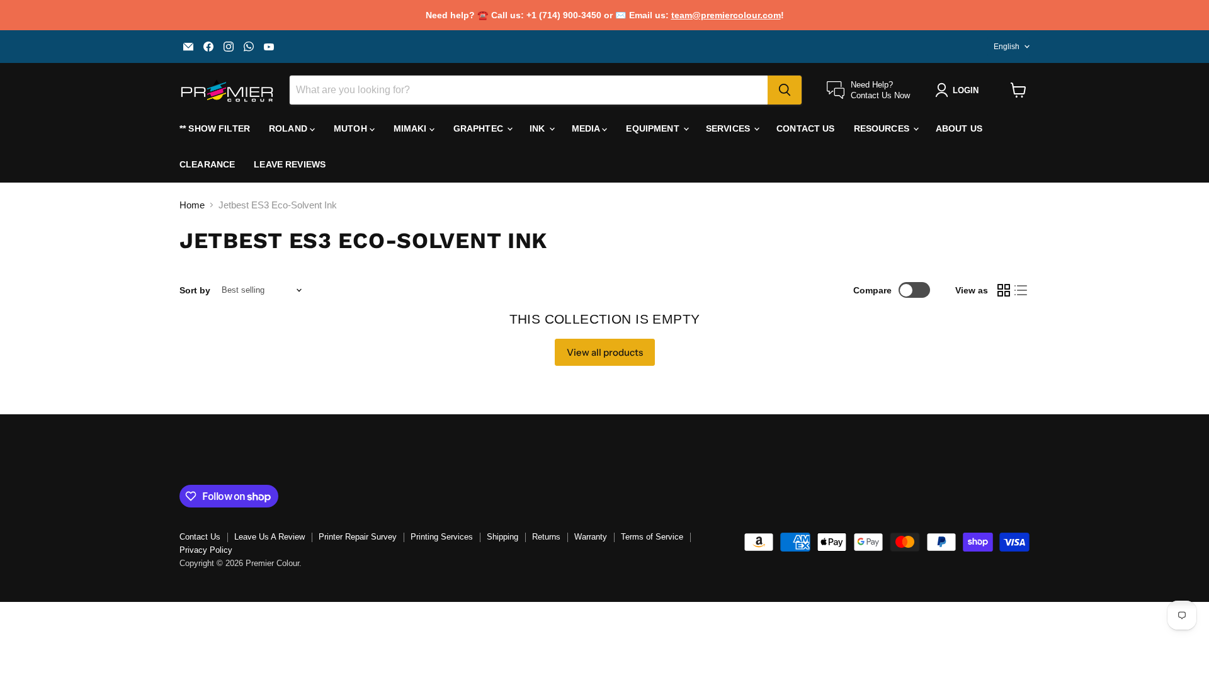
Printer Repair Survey (358, 536)
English (1006, 46)
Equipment (653, 128)
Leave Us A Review (269, 536)
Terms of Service (652, 536)
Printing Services (442, 536)
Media (587, 128)
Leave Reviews (290, 164)
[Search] (785, 90)
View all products (605, 352)
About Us (959, 128)
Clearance (207, 164)
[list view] (1021, 290)
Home (192, 205)
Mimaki (411, 128)
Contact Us (805, 128)
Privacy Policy (205, 550)
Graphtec (479, 128)
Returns (546, 536)
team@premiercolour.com (726, 15)
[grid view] (1004, 290)
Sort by (194, 290)
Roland (289, 128)
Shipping (502, 536)
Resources (883, 128)
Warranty (590, 536)
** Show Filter (214, 128)
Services (729, 128)
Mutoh (352, 128)
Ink (539, 128)
